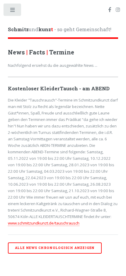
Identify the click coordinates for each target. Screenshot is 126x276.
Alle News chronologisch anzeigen (55, 248)
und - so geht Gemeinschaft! (59, 29)
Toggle (12, 11)
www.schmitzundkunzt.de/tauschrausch (43, 223)
